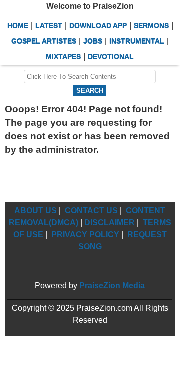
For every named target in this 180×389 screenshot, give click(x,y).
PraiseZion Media (112, 285)
